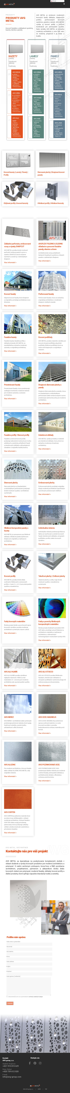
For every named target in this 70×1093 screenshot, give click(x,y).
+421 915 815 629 (11, 1066)
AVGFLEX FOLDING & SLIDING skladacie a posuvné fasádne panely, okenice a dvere (50, 246)
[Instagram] (40, 1063)
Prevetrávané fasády (12, 385)
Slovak (54, 1)
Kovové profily (9, 576)
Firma (8, 956)
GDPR (39, 1089)
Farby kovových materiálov (14, 621)
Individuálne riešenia (46, 528)
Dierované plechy (11, 483)
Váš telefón (9, 951)
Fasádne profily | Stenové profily (16, 435)
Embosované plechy (46, 483)
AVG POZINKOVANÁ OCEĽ (49, 765)
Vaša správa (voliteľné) (13, 976)
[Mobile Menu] (64, 3)
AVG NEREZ (9, 717)
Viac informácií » (10, 262)
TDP (46, 1089)
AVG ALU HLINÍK (10, 672)
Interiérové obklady (45, 435)
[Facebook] (29, 1063)
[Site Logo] (9, 4)
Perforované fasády (46, 294)
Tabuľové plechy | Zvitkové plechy (51, 576)
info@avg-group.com (12, 1077)
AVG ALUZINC (9, 765)
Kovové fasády (10, 294)
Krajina (8, 966)
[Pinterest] (35, 1063)
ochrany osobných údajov (36, 996)
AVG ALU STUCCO (45, 672)
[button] (59, 4)
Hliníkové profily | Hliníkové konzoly (51, 203)
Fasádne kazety (10, 337)
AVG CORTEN (9, 812)
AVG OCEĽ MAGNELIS (47, 717)
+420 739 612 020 (11, 1071)
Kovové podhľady (45, 337)
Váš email (9, 946)
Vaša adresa (10, 961)
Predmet (9, 971)
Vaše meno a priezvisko (13, 941)
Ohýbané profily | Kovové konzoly (16, 203)
